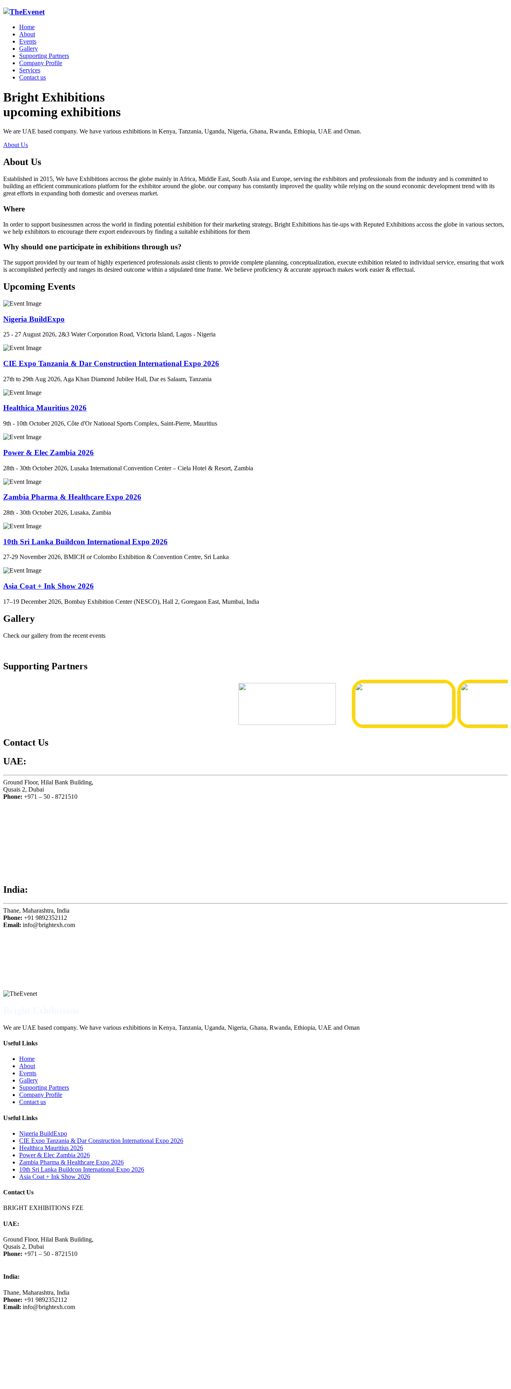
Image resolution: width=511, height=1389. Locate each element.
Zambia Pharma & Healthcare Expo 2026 (72, 497)
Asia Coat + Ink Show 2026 (48, 586)
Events (27, 41)
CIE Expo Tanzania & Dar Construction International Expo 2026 (111, 363)
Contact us (32, 77)
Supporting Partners (44, 55)
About (27, 34)
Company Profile (40, 63)
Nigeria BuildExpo (34, 319)
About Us (15, 144)
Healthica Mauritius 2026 (45, 408)
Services (29, 70)
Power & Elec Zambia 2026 (48, 452)
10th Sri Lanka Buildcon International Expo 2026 (85, 541)
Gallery (28, 48)
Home (27, 27)
